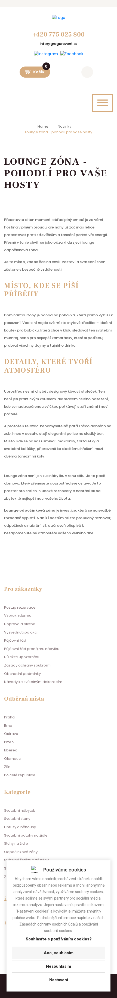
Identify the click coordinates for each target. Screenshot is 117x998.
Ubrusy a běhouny (20, 827)
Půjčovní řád (15, 640)
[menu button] (102, 103)
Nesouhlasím (58, 966)
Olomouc (12, 758)
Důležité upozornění (21, 656)
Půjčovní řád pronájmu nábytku (31, 648)
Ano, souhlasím (58, 952)
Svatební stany (17, 818)
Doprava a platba (19, 623)
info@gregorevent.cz (59, 43)
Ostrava (11, 733)
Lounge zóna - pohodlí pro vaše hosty (58, 132)
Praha (9, 717)
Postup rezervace (20, 607)
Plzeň (9, 742)
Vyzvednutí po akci (21, 632)
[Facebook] (71, 54)
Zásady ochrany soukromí (27, 665)
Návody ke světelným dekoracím (33, 681)
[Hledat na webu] (87, 72)
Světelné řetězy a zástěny (26, 860)
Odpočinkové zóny (21, 851)
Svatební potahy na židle (26, 835)
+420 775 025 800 (58, 34)
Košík (40, 71)
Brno (8, 725)
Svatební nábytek (19, 810)
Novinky (64, 126)
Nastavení (58, 979)
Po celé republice (19, 775)
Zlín (7, 766)
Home (43, 126)
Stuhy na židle (16, 843)
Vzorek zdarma (18, 615)
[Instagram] (46, 54)
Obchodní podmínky (22, 673)
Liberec (10, 750)
